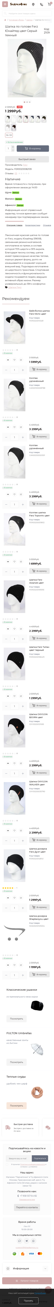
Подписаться (40, 1158)
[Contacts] (41, 4)
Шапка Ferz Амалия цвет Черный (36, 582)
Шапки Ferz (14, 287)
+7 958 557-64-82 (28, 1196)
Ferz (25, 165)
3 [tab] (29, 102)
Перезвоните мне (27, 1199)
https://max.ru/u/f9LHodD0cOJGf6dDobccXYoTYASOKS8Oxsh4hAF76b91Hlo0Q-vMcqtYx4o (19, 1241)
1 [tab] (24, 102)
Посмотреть (16, 1018)
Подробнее (40, 1293)
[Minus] (13, 150)
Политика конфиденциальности (32, 1164)
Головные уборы (16, 20)
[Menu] (5, 4)
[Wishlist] (14, 360)
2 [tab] (27, 102)
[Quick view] (8, 360)
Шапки (29, 20)
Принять (28, 1300)
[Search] (5, 13)
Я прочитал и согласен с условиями (28, 1166)
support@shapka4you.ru (27, 1247)
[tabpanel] (27, 68)
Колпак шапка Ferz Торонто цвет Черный (39, 515)
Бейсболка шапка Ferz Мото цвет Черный (39, 313)
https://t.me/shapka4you (26, 1241)
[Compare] (21, 360)
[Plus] (13, 147)
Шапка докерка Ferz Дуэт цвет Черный (38, 851)
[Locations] (33, 4)
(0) (16, 173)
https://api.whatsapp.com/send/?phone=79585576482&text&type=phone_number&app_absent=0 (33, 1241)
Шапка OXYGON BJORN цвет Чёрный (38, 717)
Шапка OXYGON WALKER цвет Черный (38, 784)
